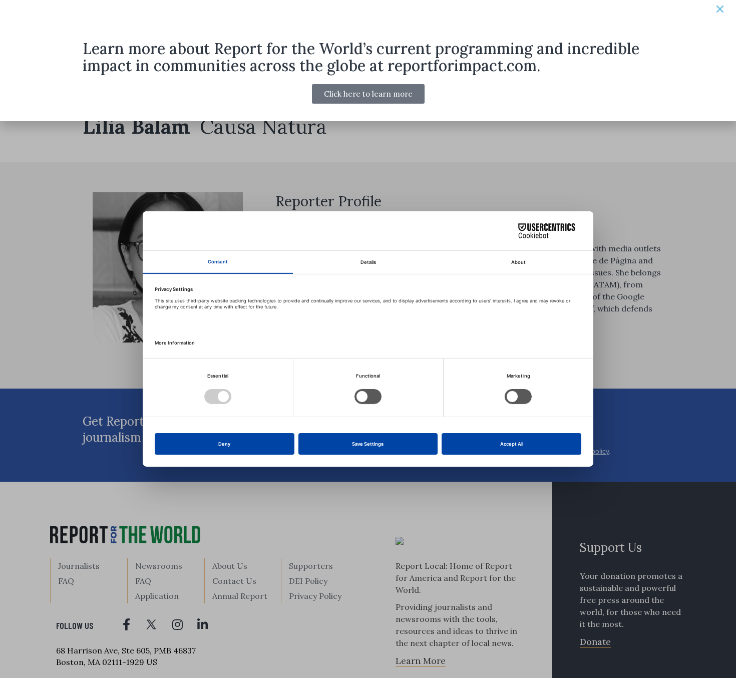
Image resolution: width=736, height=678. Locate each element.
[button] (720, 9)
